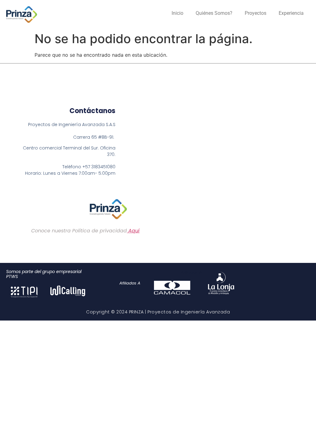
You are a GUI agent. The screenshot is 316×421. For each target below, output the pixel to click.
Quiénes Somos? (214, 13)
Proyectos (255, 13)
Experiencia (291, 13)
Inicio (177, 13)
